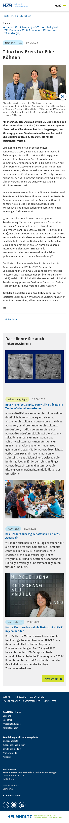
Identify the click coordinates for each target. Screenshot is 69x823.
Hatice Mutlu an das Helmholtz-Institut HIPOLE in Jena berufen (33, 629)
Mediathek (7, 720)
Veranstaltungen (10, 728)
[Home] (15, 5)
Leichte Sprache (11, 701)
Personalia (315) (18, 30)
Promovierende (10, 753)
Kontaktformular (11, 785)
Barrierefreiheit (31, 701)
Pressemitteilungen (12, 724)
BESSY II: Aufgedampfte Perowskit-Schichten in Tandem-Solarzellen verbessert (34, 406)
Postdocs (7, 757)
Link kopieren (10, 319)
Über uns (7, 716)
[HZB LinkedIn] (6, 805)
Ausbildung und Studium (14, 745)
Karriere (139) (10, 27)
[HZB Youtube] (22, 805)
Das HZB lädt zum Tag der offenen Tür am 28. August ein (32, 535)
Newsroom (52, 679)
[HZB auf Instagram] (14, 805)
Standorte (8, 789)
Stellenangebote (10, 741)
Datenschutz (37, 696)
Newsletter (50, 701)
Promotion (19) (37, 30)
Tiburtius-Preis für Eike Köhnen (17, 16)
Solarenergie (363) (29, 27)
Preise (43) (14, 33)
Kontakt (7, 696)
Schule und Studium (12, 749)
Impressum (20, 696)
